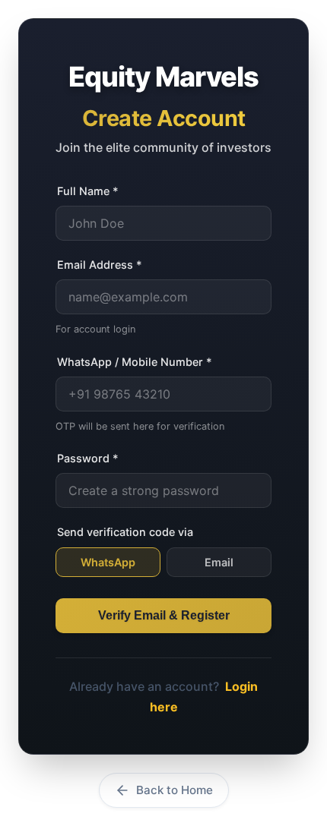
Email (219, 562)
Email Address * (99, 264)
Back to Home (174, 790)
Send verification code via (125, 531)
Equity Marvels (163, 76)
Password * (88, 458)
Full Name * (88, 190)
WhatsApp (108, 562)
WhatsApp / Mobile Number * (134, 361)
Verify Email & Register (164, 615)
